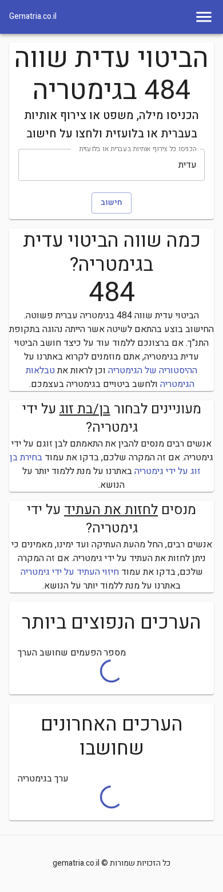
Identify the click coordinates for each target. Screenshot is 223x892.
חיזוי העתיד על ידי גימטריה (70, 572)
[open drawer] (204, 17)
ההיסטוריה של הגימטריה (152, 370)
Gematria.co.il (33, 16)
